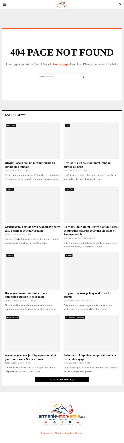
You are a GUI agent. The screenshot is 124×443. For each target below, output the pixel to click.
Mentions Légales (64, 433)
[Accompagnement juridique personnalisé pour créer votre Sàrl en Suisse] (32, 333)
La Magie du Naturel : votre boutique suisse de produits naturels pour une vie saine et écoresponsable (91, 230)
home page (61, 64)
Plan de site (47, 433)
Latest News (15, 114)
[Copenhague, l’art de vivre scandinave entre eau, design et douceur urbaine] (32, 204)
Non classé (11, 125)
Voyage (10, 189)
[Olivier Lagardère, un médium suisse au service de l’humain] (32, 140)
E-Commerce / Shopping (75, 317)
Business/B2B (12, 317)
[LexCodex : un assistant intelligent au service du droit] (91, 140)
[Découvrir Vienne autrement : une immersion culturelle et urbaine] (32, 270)
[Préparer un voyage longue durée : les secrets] (91, 270)
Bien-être (69, 189)
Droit (67, 125)
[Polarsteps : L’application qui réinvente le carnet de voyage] (91, 333)
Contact (79, 433)
